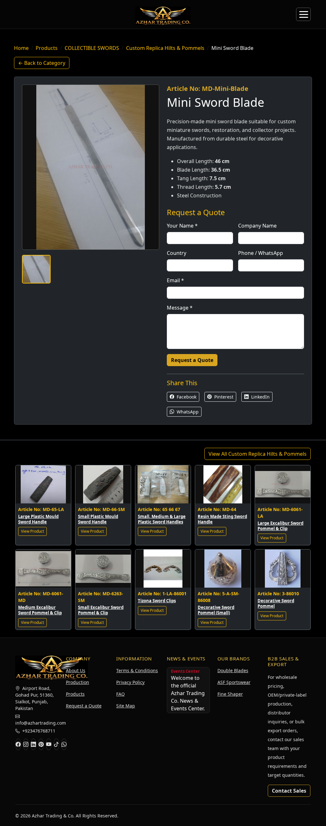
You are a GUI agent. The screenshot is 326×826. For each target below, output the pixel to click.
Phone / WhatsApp (260, 252)
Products (47, 47)
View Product (32, 531)
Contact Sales (289, 790)
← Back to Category (41, 62)
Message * (180, 307)
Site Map (125, 706)
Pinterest (223, 397)
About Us (75, 670)
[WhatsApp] (64, 744)
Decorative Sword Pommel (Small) (216, 610)
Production (77, 682)
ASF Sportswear (234, 682)
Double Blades (232, 670)
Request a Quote (192, 360)
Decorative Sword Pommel (276, 603)
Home (21, 47)
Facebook (185, 397)
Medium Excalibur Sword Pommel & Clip (40, 610)
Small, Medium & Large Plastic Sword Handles (162, 519)
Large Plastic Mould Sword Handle (38, 519)
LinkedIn (260, 397)
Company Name (257, 225)
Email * (175, 280)
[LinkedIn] (33, 744)
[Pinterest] (41, 744)
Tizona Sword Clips (157, 601)
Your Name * (182, 225)
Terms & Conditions (137, 670)
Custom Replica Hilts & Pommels (165, 47)
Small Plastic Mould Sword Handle (98, 519)
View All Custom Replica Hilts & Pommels (258, 453)
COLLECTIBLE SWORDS (92, 47)
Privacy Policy (130, 682)
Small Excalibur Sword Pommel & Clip (101, 610)
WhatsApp (187, 412)
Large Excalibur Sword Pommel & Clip (280, 525)
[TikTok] (56, 744)
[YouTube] (49, 744)
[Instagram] (26, 744)
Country (176, 252)
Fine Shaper (230, 694)
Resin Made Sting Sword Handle (222, 519)
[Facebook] (18, 744)
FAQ (120, 694)
